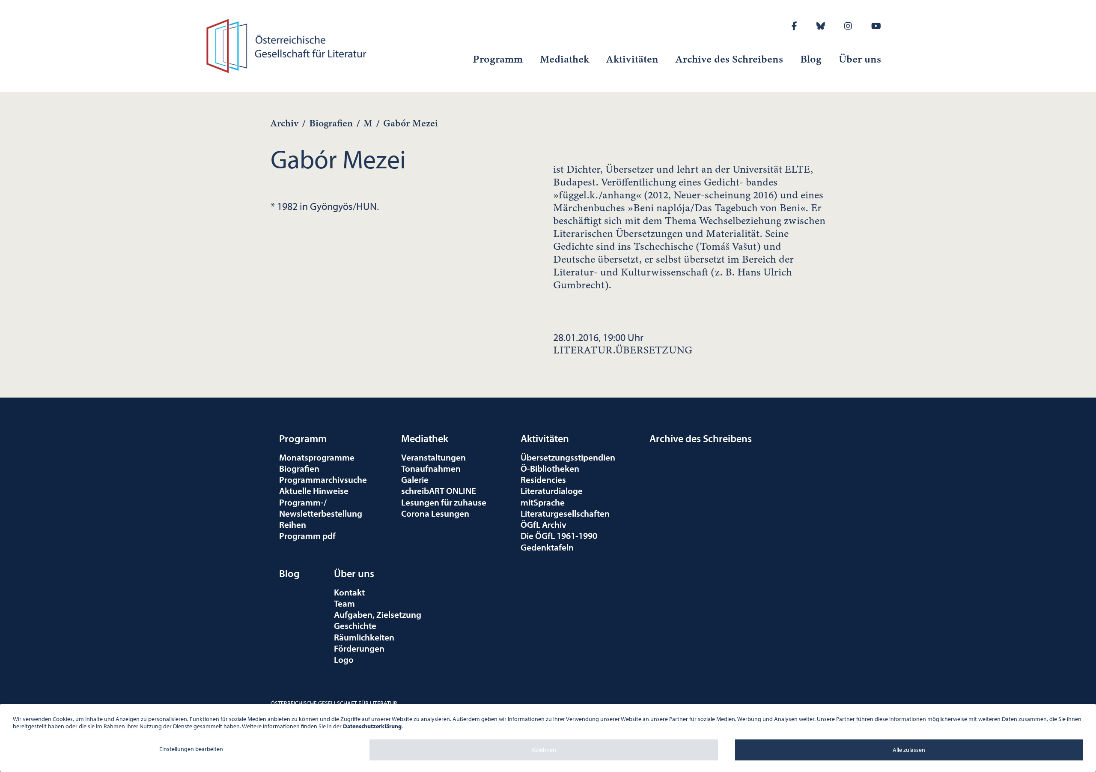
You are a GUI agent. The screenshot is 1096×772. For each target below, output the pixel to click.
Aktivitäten (632, 59)
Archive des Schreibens (729, 59)
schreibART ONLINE (438, 490)
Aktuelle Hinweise (313, 490)
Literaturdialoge (552, 490)
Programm (498, 59)
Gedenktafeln (547, 547)
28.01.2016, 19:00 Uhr (622, 343)
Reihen (292, 524)
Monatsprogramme (316, 457)
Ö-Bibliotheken (550, 468)
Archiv (284, 123)
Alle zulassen (909, 750)
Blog (811, 59)
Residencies (543, 479)
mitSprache (543, 502)
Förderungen (359, 648)
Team (344, 603)
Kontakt (349, 592)
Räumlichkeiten (364, 637)
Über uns (860, 59)
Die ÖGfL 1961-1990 (559, 535)
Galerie (415, 479)
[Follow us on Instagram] (848, 26)
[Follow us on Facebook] (794, 26)
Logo (344, 659)
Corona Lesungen (435, 513)
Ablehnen (543, 750)
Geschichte (355, 625)
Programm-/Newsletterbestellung (320, 508)
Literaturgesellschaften (565, 513)
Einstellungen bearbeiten (191, 749)
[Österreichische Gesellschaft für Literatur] (287, 44)
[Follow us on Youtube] (876, 26)
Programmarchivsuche (323, 479)
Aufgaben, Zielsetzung (377, 614)
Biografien (331, 123)
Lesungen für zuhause (443, 502)
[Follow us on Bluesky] (820, 26)
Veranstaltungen (433, 457)
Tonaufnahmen (431, 468)
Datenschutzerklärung (372, 726)
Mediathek (564, 59)
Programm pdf (307, 535)
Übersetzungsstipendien (568, 457)
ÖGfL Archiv (543, 524)
